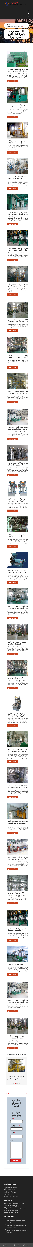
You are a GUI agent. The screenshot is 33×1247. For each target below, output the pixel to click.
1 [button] (13, 1083)
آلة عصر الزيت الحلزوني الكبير (11, 1210)
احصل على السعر (12, 81)
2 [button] (15, 1083)
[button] (28, 11)
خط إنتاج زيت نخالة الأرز (10, 1189)
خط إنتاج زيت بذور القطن (10, 1194)
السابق (7, 1093)
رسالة (12, 1140)
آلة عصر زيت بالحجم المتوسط (11, 1212)
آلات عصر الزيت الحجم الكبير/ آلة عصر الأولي (14, 1208)
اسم (12, 1118)
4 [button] (17, 1083)
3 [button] (16, 1083)
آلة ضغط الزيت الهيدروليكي (10, 1205)
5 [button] (19, 1083)
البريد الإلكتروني (15, 1125)
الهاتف (12, 1133)
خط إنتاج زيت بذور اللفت (10, 1192)
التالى (26, 1093)
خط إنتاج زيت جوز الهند (9, 1191)
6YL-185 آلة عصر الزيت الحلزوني (12, 1207)
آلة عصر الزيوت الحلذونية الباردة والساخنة (14, 1203)
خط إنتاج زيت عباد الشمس (10, 1187)
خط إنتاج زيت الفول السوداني (11, 1196)
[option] (16, 1069)
